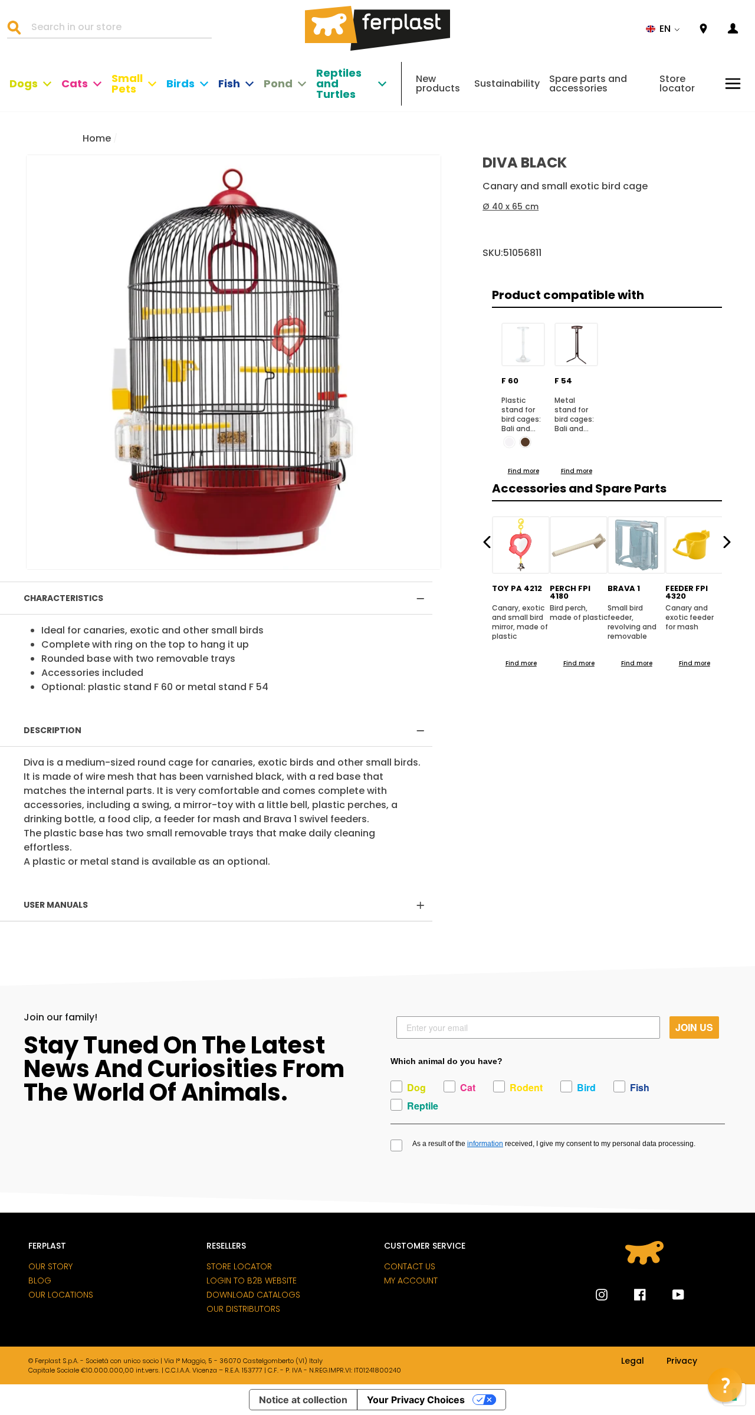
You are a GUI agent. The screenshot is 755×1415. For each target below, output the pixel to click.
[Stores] (703, 29)
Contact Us (409, 1266)
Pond (278, 83)
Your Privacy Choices (416, 1400)
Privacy (682, 1361)
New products (438, 83)
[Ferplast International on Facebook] (631, 1295)
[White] (509, 442)
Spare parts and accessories (588, 83)
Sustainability (507, 83)
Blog (39, 1280)
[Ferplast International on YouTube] (669, 1295)
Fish (229, 83)
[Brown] (525, 442)
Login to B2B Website (251, 1280)
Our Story (50, 1266)
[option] (234, 362)
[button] (663, 28)
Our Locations (60, 1294)
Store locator (677, 83)
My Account (411, 1280)
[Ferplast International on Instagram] (602, 1295)
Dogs (23, 83)
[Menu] (732, 83)
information (485, 1144)
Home (97, 138)
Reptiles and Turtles (339, 83)
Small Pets (127, 83)
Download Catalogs (253, 1294)
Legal (632, 1361)
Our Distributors (243, 1308)
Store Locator (239, 1266)
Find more (523, 471)
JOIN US (694, 1027)
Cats (74, 83)
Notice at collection (303, 1400)
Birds (180, 83)
